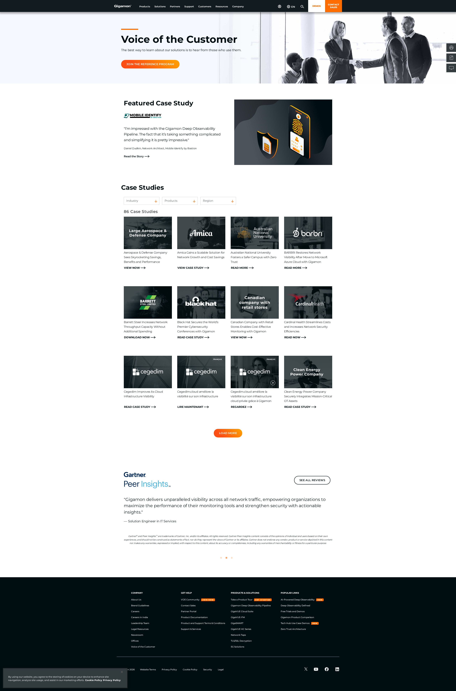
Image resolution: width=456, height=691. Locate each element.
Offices (135, 640)
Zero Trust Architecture (293, 629)
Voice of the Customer (143, 646)
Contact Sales (188, 605)
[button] (144, 6)
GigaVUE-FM (238, 617)
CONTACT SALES (333, 6)
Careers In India (139, 617)
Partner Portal (188, 611)
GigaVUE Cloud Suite (242, 611)
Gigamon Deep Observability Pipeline (251, 605)
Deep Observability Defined (295, 605)
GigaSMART (237, 623)
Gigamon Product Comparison (297, 617)
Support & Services (191, 629)
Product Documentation (194, 617)
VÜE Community (190, 599)
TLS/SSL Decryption (241, 640)
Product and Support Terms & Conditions (203, 623)
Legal (221, 669)
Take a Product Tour (242, 599)
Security (208, 669)
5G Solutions (237, 646)
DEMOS (316, 6)
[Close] (122, 672)
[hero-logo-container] (125, 6)
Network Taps (238, 635)
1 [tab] (222, 559)
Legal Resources (140, 629)
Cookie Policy (190, 669)
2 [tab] (228, 559)
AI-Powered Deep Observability (298, 599)
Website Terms (148, 669)
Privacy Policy (169, 669)
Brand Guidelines (140, 605)
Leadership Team (140, 623)
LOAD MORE (228, 433)
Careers (135, 611)
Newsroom (137, 635)
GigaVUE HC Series (241, 629)
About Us (136, 599)
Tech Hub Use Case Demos (295, 623)
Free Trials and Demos (293, 611)
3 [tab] (233, 559)
